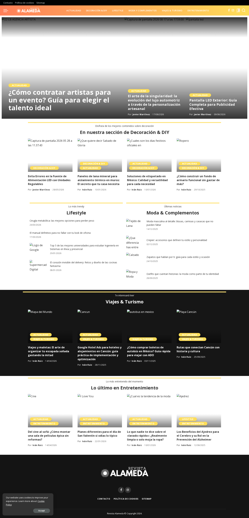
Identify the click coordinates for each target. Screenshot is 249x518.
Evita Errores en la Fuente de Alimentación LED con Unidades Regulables (49, 180)
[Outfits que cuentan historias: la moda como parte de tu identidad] (134, 276)
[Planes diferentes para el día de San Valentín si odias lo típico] (100, 410)
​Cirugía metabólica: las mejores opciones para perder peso (62, 220)
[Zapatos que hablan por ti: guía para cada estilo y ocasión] (134, 259)
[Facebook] (228, 10)
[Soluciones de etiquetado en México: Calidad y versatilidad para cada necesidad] (149, 155)
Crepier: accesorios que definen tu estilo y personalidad (177, 240)
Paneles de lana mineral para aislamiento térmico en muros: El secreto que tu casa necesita (99, 180)
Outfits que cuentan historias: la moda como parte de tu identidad (183, 273)
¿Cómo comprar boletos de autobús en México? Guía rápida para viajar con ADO (148, 351)
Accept (41, 510)
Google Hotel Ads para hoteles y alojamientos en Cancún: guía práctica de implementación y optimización (99, 353)
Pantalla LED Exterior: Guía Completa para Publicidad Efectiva (213, 104)
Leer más (110, 115)
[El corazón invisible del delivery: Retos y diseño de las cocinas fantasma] (38, 266)
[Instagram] (233, 10)
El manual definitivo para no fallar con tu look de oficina (60, 232)
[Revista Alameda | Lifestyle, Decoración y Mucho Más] (28, 10)
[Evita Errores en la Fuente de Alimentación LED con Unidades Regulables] (50, 155)
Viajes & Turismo (43, 339)
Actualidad (19, 85)
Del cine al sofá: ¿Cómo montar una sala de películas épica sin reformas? (49, 435)
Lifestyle (187, 419)
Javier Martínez (21, 115)
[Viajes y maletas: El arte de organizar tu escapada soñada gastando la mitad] (50, 326)
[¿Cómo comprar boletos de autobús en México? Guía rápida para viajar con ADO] (149, 326)
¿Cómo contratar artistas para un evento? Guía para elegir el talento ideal (59, 99)
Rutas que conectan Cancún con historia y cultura (198, 349)
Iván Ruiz (87, 189)
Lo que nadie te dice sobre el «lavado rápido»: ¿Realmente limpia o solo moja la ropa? (147, 435)
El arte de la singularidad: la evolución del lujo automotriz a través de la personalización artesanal (154, 102)
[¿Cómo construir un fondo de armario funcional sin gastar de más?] (199, 155)
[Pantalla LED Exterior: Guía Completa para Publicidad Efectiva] (216, 68)
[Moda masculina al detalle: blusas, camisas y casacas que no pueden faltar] (134, 225)
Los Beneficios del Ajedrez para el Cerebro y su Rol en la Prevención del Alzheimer (198, 435)
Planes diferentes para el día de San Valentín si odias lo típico (99, 434)
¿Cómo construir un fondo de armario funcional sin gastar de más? (198, 180)
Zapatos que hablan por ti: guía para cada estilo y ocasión (178, 257)
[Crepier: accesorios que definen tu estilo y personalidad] (134, 242)
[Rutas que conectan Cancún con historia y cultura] (199, 326)
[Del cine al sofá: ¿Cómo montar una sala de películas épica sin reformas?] (50, 410)
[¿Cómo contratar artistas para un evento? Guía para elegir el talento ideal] (63, 68)
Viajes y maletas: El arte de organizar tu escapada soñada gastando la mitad (48, 351)
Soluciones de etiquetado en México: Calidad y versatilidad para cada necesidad (147, 180)
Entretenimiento (44, 423)
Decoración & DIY (44, 167)
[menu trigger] (7, 10)
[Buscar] (244, 10)
